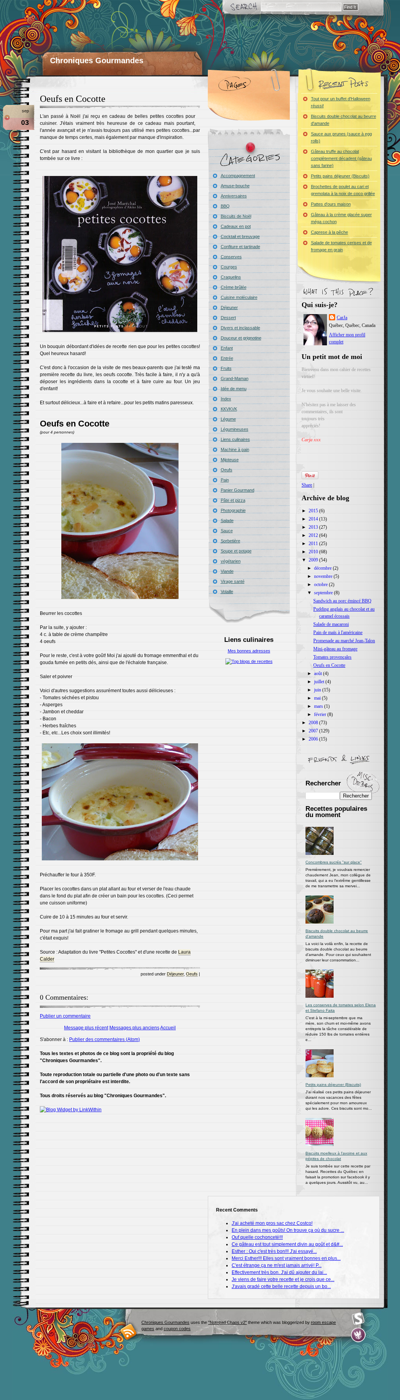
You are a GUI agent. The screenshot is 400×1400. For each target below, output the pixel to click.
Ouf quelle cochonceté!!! (257, 1237)
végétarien (231, 561)
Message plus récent (86, 1027)
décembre (323, 568)
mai (318, 698)
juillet (319, 681)
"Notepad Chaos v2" (227, 1322)
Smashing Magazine (358, 1319)
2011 (314, 543)
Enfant (227, 348)
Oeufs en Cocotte (72, 99)
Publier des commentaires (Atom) (104, 1039)
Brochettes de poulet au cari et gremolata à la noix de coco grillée (343, 190)
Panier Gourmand (237, 490)
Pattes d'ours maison (331, 204)
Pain (225, 480)
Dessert (228, 317)
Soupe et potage (236, 551)
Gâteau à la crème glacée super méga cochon (341, 218)
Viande (227, 571)
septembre (324, 592)
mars (319, 706)
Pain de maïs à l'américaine (337, 632)
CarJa (342, 317)
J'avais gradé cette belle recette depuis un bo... (281, 1286)
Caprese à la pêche (329, 232)
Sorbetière (230, 540)
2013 (314, 527)
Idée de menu (233, 388)
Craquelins (231, 277)
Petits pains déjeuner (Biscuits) (340, 176)
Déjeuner (175, 974)
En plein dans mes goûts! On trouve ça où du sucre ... (288, 1230)
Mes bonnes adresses (249, 650)
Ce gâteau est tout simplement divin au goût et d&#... (287, 1244)
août (318, 673)
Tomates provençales (332, 657)
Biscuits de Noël (236, 216)
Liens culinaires (235, 439)
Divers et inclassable (240, 327)
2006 (314, 739)
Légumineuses (234, 429)
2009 (314, 560)
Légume (228, 419)
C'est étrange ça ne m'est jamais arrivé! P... (276, 1265)
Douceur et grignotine (241, 338)
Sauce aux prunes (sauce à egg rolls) (341, 137)
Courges (229, 267)
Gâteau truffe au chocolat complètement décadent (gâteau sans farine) (341, 158)
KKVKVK (229, 409)
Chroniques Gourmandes (96, 60)
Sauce (227, 530)
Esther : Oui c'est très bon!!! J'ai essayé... (274, 1251)
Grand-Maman (234, 378)
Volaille (227, 591)
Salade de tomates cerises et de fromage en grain (341, 246)
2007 (314, 731)
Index (226, 398)
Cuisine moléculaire (239, 297)
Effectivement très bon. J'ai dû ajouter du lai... (279, 1272)
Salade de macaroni (331, 624)
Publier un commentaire (65, 1016)
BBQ (225, 206)
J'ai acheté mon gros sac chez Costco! (272, 1223)
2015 (314, 510)
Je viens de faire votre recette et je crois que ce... (283, 1279)
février (320, 714)
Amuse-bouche (235, 185)
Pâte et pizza (233, 500)
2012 (314, 535)
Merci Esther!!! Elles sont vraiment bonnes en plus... (286, 1258)
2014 (314, 519)
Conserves (231, 256)
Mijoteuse (230, 459)
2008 (314, 722)
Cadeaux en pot (236, 226)
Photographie (233, 510)
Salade (227, 520)
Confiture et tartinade (240, 246)
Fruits (226, 368)
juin (318, 690)
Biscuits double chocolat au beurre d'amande (343, 120)
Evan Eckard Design (358, 1335)
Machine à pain (235, 449)
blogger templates (128, 1331)
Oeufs (192, 974)
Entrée (227, 358)
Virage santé (233, 581)
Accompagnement (238, 175)
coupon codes (177, 1328)
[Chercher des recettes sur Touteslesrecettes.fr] (249, 661)
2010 (314, 551)
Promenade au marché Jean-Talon (344, 640)
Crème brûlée (233, 287)
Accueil (168, 1027)
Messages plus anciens (134, 1027)
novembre (324, 576)
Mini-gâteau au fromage (335, 649)
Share (307, 485)
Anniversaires (234, 196)
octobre (321, 584)
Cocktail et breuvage (240, 236)
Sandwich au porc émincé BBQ (342, 601)
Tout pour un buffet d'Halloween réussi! (340, 102)
